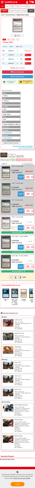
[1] (21, 55)
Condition (5, 46)
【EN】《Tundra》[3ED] (17, 217)
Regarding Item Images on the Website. (23, 146)
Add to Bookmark (18, 72)
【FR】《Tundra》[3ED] (17, 166)
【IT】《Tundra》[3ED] (17, 200)
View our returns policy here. (26, 147)
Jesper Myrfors (7, 137)
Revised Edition (7, 132)
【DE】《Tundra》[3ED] (17, 183)
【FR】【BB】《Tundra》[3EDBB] (20, 236)
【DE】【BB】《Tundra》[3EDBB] (20, 255)
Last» (24, 277)
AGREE (17, 484)
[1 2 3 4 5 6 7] (21, 59)
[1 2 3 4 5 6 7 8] (21, 63)
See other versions (18, 76)
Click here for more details (21, 478)
